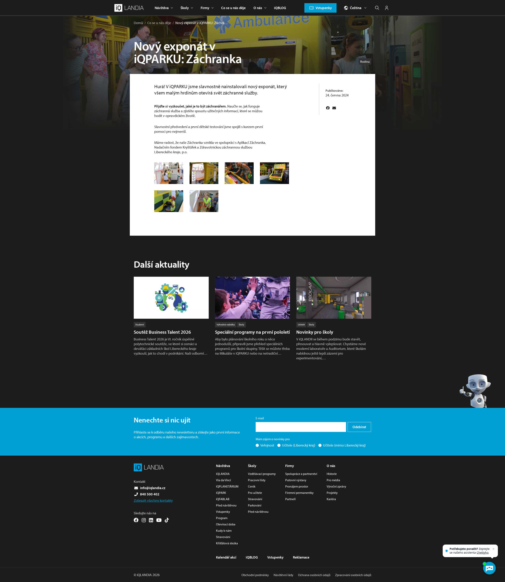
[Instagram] (144, 520)
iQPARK (221, 493)
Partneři (290, 499)
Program (221, 518)
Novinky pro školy (314, 332)
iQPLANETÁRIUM (227, 486)
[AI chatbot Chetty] (489, 568)
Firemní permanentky (299, 493)
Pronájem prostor (296, 486)
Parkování (254, 505)
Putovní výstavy (295, 480)
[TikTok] (167, 520)
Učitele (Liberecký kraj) (298, 445)
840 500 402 (149, 494)
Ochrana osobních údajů (314, 575)
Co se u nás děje (233, 8)
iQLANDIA (223, 474)
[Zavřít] (493, 548)
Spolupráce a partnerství (301, 474)
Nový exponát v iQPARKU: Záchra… (201, 23)
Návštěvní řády (283, 575)
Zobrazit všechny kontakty (153, 500)
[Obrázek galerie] (168, 173)
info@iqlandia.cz (152, 488)
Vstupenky (223, 512)
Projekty (332, 493)
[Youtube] (159, 520)
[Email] (334, 108)
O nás (257, 8)
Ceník (251, 486)
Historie (332, 474)
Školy (184, 8)
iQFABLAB (222, 499)
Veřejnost (267, 445)
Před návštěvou (226, 505)
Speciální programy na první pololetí (252, 332)
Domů (138, 23)
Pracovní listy (257, 480)
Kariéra (331, 499)
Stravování (223, 537)
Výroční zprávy (336, 486)
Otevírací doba (225, 524)
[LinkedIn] (151, 520)
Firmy (205, 8)
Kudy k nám (224, 530)
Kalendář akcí (226, 557)
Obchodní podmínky (255, 575)
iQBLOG (280, 8)
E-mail (260, 418)
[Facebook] (327, 108)
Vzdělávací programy (262, 474)
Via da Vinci (223, 480)
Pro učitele (255, 493)
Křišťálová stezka (227, 543)
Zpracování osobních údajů (353, 575)
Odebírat (359, 427)
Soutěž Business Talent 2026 (162, 332)
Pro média (333, 480)
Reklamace (301, 557)
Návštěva (162, 8)
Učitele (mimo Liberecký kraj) (344, 445)
